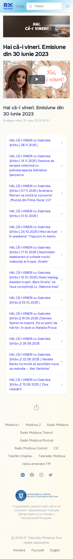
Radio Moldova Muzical (36, 440)
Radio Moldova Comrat (30, 448)
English (55, 550)
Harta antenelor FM (36, 464)
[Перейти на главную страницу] (8, 6)
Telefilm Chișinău (20, 456)
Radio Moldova (57, 425)
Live (20, 6)
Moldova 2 (33, 425)
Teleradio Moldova (51, 456)
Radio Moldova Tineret (36, 433)
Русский (37, 550)
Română (19, 550)
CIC (56, 448)
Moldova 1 (12, 425)
